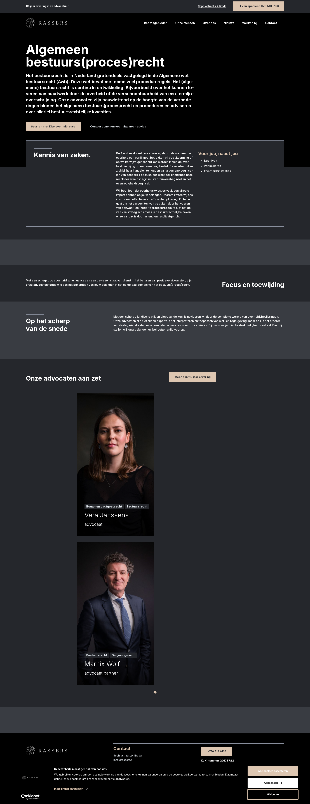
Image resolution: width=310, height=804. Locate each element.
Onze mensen (185, 23)
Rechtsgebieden (155, 23)
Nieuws (229, 23)
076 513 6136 (217, 751)
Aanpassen (271, 782)
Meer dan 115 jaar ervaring (193, 377)
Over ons (209, 23)
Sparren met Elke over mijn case (53, 126)
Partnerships (207, 32)
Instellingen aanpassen (68, 788)
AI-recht (145, 32)
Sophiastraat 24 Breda (212, 6)
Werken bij (249, 23)
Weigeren (273, 794)
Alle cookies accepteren (273, 770)
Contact (271, 23)
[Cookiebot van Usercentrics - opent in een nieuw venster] (30, 797)
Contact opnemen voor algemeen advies (118, 126)
